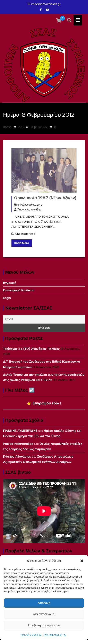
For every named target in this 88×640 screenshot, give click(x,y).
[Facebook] (40, 10)
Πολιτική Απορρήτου (54, 634)
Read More (21, 243)
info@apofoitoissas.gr (46, 4)
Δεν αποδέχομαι (44, 614)
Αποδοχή (44, 603)
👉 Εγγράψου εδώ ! (44, 403)
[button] (82, 561)
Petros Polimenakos (18, 444)
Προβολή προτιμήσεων (44, 625)
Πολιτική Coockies (30, 634)
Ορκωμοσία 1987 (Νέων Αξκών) (45, 197)
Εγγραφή (9, 283)
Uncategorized (25, 234)
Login (7, 298)
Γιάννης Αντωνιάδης (29, 209)
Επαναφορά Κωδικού (18, 290)
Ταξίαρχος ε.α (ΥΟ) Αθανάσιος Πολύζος (31, 349)
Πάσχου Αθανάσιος (17, 456)
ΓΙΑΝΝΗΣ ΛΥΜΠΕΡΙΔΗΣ (20, 431)
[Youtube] (47, 10)
